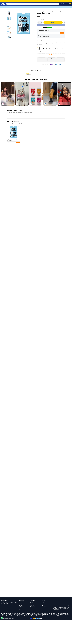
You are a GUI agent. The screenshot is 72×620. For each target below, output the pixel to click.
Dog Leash (25, 614)
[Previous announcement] (11, 0)
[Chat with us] (2, 618)
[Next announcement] (60, 0)
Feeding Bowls (30, 614)
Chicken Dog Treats (40, 613)
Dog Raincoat (3, 615)
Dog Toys (57, 613)
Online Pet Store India (42, 615)
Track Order (32, 605)
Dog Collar (21, 614)
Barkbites (20, 605)
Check (62, 32)
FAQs (42, 605)
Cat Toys (68, 613)
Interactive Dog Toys (63, 613)
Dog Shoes (14, 613)
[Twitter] (7, 607)
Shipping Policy (32, 606)
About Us (43, 602)
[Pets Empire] (3, 4)
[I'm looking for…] (7, 4)
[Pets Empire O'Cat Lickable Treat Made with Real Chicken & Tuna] (13, 132)
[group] (24, 23)
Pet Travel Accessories (44, 614)
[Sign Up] (68, 605)
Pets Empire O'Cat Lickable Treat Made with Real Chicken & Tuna (13, 140)
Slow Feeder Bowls (37, 614)
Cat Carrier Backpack (10, 614)
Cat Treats (53, 613)
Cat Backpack (3, 614)
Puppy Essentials (67, 614)
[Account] (61, 4)
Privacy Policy (32, 602)
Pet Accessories (13, 615)
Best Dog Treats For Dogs (34, 615)
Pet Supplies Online (50, 615)
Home (7, 9)
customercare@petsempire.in (6, 604)
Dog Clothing (8, 615)
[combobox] (32, 4)
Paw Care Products (61, 614)
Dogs (19, 602)
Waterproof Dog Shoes (20, 613)
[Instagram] (4, 607)
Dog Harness (16, 614)
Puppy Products (56, 615)
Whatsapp (49, 27)
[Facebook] (2, 607)
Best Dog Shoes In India (25, 615)
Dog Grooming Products (53, 614)
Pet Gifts (18, 615)
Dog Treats (34, 613)
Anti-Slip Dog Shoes (28, 613)
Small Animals (21, 606)
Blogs (19, 609)
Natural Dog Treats (47, 613)
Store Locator (44, 606)
